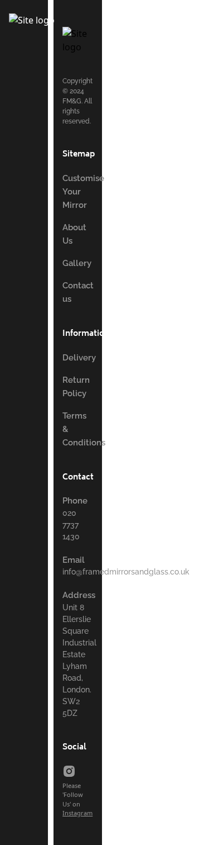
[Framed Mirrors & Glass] (85, 26)
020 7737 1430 (71, 525)
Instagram (77, 813)
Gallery (76, 263)
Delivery (79, 358)
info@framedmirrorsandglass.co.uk (125, 571)
